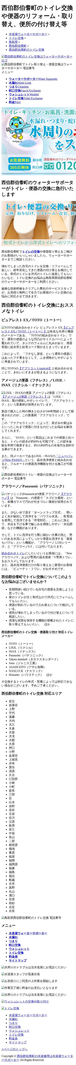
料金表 (13, 1038)
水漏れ (13, 1019)
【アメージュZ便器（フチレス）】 (24, 396)
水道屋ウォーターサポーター (28, 1015)
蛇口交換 (15, 1026)
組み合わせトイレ (13, 553)
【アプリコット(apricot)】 (35, 368)
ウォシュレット (19, 1030)
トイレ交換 (16, 1034)
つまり (13, 1023)
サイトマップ (18, 1042)
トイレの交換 (31, 251)
